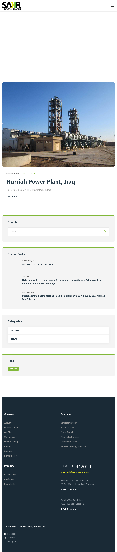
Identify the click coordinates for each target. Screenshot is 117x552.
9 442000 (76, 466)
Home (5, 46)
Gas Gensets (10, 479)
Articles (15, 330)
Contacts (8, 451)
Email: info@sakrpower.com (75, 472)
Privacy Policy (10, 456)
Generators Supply (69, 423)
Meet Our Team (11, 427)
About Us (8, 423)
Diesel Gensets (11, 474)
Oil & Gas (13, 369)
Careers (7, 446)
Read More (11, 196)
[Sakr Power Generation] (11, 5)
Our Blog (8, 432)
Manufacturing (11, 442)
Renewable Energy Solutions (73, 446)
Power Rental (67, 432)
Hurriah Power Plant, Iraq (40, 181)
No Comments (29, 173)
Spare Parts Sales (69, 442)
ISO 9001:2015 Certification (37, 264)
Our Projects (9, 437)
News (14, 339)
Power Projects (67, 427)
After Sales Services (70, 437)
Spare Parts (9, 484)
